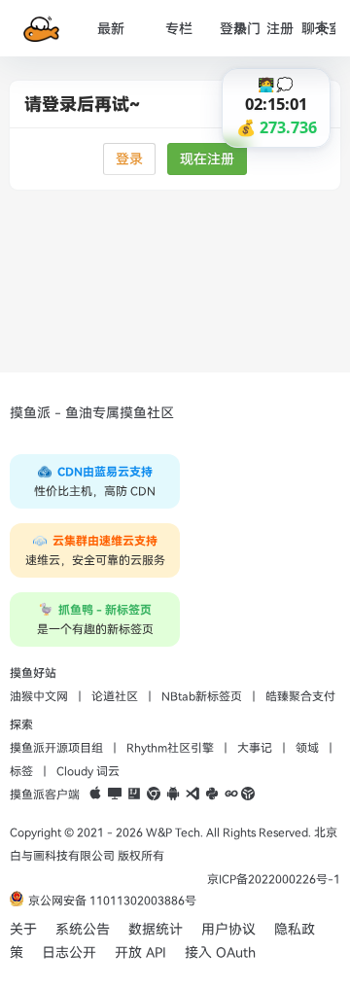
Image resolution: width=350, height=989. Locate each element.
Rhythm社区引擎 (170, 748)
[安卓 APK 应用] (173, 794)
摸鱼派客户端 (45, 794)
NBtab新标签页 (201, 696)
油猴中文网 (39, 696)
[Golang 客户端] (231, 794)
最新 (110, 28)
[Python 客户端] (212, 794)
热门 (247, 28)
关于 (23, 929)
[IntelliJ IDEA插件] (134, 794)
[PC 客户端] (115, 794)
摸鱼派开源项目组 (56, 748)
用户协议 (228, 929)
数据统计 (155, 929)
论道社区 (114, 696)
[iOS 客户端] (95, 794)
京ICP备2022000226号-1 (273, 879)
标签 (21, 771)
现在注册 (207, 159)
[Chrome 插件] (153, 794)
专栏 (178, 28)
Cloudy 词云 (88, 771)
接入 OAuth (220, 952)
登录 (129, 159)
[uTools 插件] (248, 794)
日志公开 (69, 952)
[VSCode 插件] (192, 794)
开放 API (140, 952)
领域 (307, 748)
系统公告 (82, 929)
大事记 (254, 748)
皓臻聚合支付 (300, 696)
